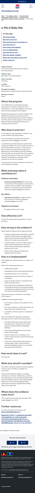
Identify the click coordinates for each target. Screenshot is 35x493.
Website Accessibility (7, 477)
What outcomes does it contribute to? (15, 42)
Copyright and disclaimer (25, 477)
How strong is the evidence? (12, 47)
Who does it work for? (10, 39)
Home (2, 16)
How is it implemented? (10, 50)
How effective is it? (9, 45)
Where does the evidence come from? (15, 57)
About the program (9, 37)
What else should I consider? (12, 55)
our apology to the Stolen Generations (19, 469)
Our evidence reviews (12, 16)
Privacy (20, 474)
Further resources (8, 60)
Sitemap (3, 474)
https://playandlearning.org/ (11, 412)
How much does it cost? (10, 52)
